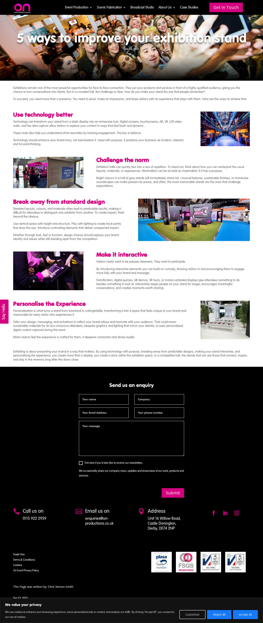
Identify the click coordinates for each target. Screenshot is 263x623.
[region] (131, 611)
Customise (192, 614)
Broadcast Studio (142, 7)
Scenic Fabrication (109, 7)
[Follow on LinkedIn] (225, 513)
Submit (173, 493)
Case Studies (189, 7)
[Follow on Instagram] (237, 513)
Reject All (219, 614)
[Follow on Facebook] (214, 513)
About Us (164, 7)
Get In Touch (226, 7)
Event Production (76, 7)
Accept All (245, 614)
